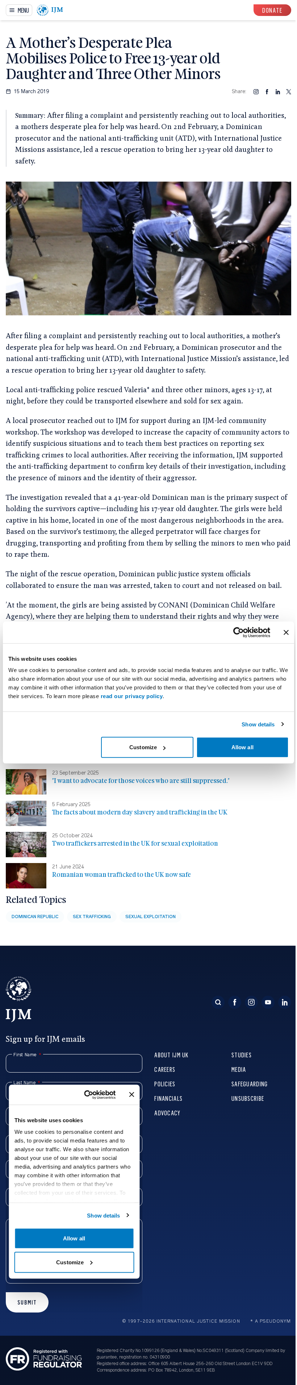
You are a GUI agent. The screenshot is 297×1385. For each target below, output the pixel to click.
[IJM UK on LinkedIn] (284, 1002)
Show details (258, 724)
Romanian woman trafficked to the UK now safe (121, 874)
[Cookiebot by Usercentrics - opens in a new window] (238, 632)
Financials (168, 1098)
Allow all (242, 747)
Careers (164, 1069)
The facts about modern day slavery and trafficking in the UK (139, 812)
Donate (272, 10)
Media (238, 1069)
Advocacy (167, 1112)
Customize (143, 747)
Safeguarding (249, 1083)
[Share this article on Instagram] (256, 91)
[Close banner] (286, 632)
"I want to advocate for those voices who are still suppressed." (141, 780)
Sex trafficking (92, 916)
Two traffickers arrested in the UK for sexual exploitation (135, 843)
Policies (164, 1083)
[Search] (218, 1002)
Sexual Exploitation (150, 916)
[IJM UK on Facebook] (234, 1002)
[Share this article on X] (288, 91)
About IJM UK (171, 1054)
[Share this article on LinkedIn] (277, 91)
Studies (241, 1054)
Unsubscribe (247, 1098)
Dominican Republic (35, 916)
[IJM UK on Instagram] (251, 1002)
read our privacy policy (132, 696)
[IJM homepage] (50, 10)
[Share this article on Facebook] (266, 91)
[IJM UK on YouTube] (268, 1002)
